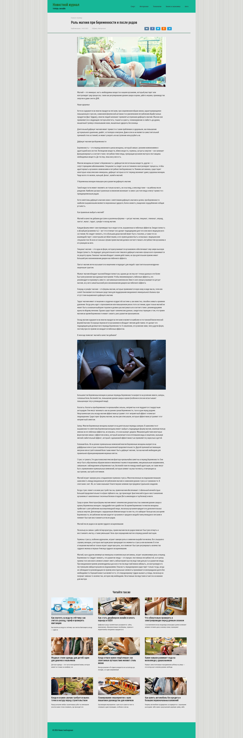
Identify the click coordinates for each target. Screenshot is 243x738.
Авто (186, 6)
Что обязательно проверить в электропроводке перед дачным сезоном (164, 619)
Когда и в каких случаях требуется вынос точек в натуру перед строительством (70, 699)
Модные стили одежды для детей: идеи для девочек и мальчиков (70, 659)
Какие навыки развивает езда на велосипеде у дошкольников (160, 659)
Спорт (133, 6)
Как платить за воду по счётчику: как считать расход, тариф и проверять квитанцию (68, 620)
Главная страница (76, 18)
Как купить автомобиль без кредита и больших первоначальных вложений (163, 699)
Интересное (144, 6)
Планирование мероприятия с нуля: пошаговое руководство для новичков (116, 699)
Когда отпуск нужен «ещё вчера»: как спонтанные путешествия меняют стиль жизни (117, 660)
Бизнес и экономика (173, 6)
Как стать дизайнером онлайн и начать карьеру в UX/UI (116, 619)
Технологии (157, 6)
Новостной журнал (66, 4)
